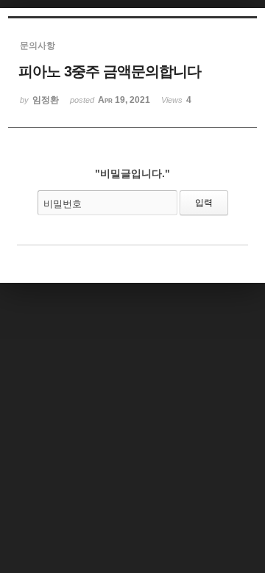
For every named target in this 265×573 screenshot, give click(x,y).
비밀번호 (62, 203)
